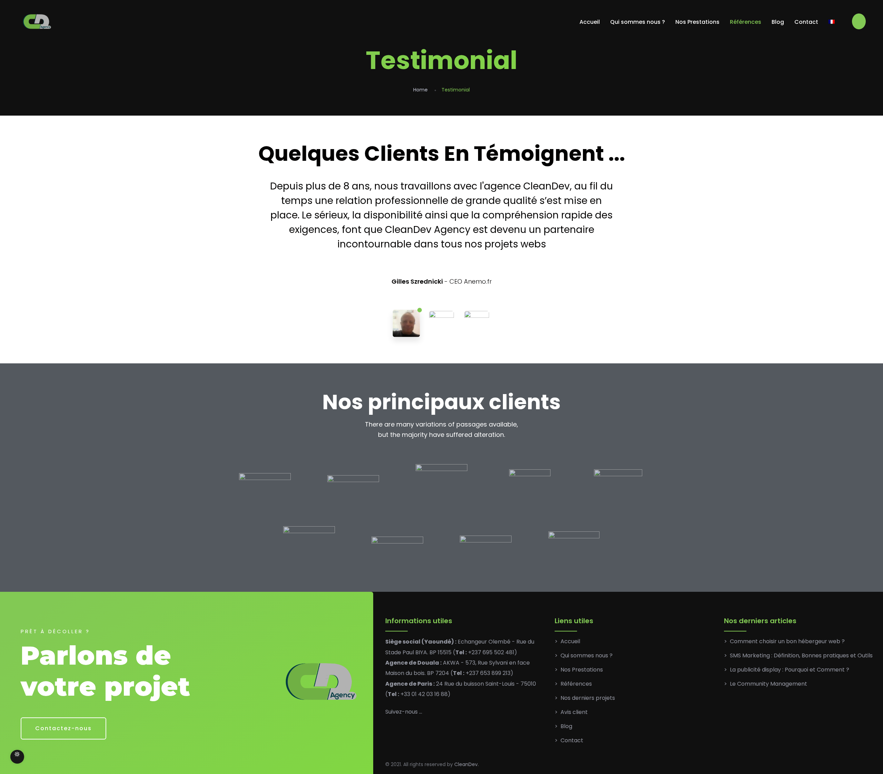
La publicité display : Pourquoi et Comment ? (789, 670)
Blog (778, 22)
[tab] (406, 323)
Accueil (589, 22)
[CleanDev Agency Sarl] (37, 22)
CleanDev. (466, 764)
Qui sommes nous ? (637, 22)
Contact (806, 22)
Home (420, 89)
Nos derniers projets (587, 698)
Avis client (574, 712)
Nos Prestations (697, 22)
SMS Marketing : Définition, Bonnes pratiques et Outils (801, 655)
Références (745, 22)
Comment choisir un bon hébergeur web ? (787, 641)
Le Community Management (768, 684)
